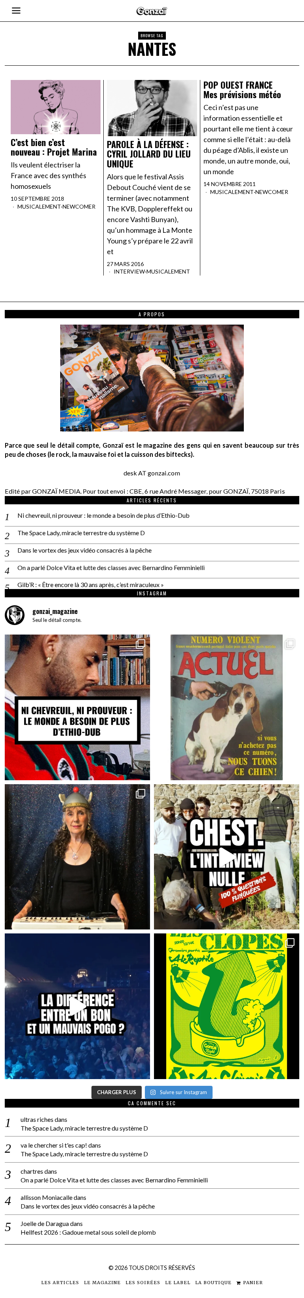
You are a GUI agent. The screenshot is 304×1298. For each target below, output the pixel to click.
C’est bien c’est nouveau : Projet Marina (54, 146)
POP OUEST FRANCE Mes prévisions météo (242, 89)
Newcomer (79, 206)
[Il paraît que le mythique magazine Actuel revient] (226, 707)
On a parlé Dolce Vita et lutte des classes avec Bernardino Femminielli (111, 567)
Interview (129, 271)
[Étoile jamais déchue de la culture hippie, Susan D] (77, 856)
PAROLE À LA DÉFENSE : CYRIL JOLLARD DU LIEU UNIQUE (149, 153)
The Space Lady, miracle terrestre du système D (81, 532)
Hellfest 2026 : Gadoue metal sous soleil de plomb (88, 1232)
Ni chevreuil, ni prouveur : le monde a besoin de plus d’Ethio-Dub (103, 515)
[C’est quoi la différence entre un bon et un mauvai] (77, 1006)
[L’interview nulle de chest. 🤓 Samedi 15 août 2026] (226, 856)
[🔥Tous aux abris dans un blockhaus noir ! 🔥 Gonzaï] (226, 1006)
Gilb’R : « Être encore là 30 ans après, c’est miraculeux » (90, 584)
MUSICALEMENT (39, 206)
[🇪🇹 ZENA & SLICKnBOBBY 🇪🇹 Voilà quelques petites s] (77, 707)
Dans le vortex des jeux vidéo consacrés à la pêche (84, 550)
